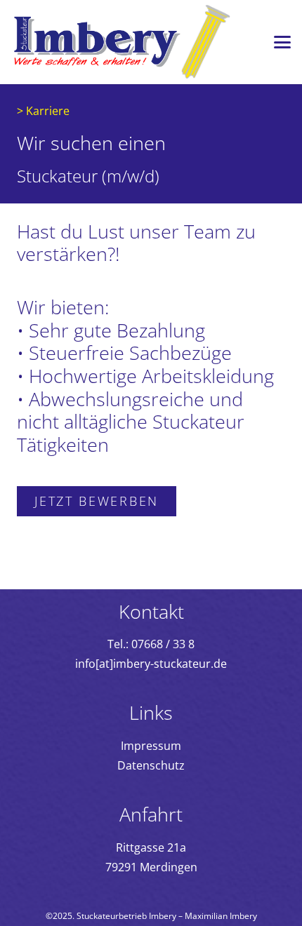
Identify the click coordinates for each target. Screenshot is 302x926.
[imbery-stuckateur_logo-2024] (121, 42)
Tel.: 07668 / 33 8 (151, 644)
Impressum (151, 745)
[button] (282, 42)
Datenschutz (151, 765)
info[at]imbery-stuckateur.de (151, 663)
